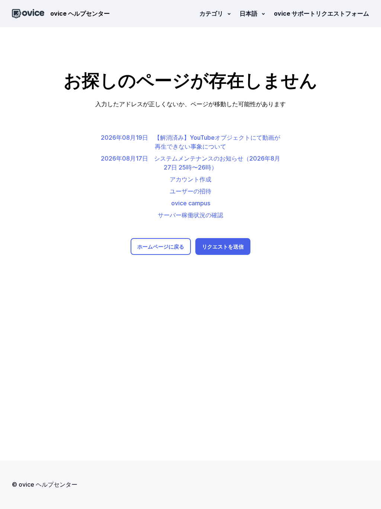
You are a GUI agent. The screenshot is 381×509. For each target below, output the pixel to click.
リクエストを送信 (223, 246)
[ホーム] (28, 13)
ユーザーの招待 (190, 191)
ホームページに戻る (160, 246)
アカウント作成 (190, 179)
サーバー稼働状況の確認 (190, 215)
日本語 (249, 13)
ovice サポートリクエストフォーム (321, 13)
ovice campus (190, 203)
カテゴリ (212, 13)
